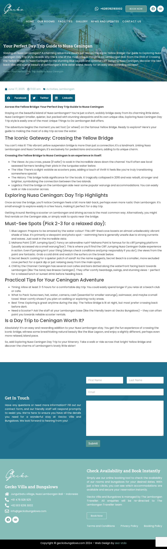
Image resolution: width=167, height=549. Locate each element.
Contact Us (131, 21)
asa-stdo (121, 543)
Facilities (65, 21)
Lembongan (66, 89)
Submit (93, 443)
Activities (52, 89)
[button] (17, 98)
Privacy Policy (129, 526)
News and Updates (105, 21)
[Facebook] (153, 9)
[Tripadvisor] (160, 9)
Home (30, 21)
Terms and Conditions (101, 526)
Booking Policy (153, 526)
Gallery (82, 21)
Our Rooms (46, 21)
